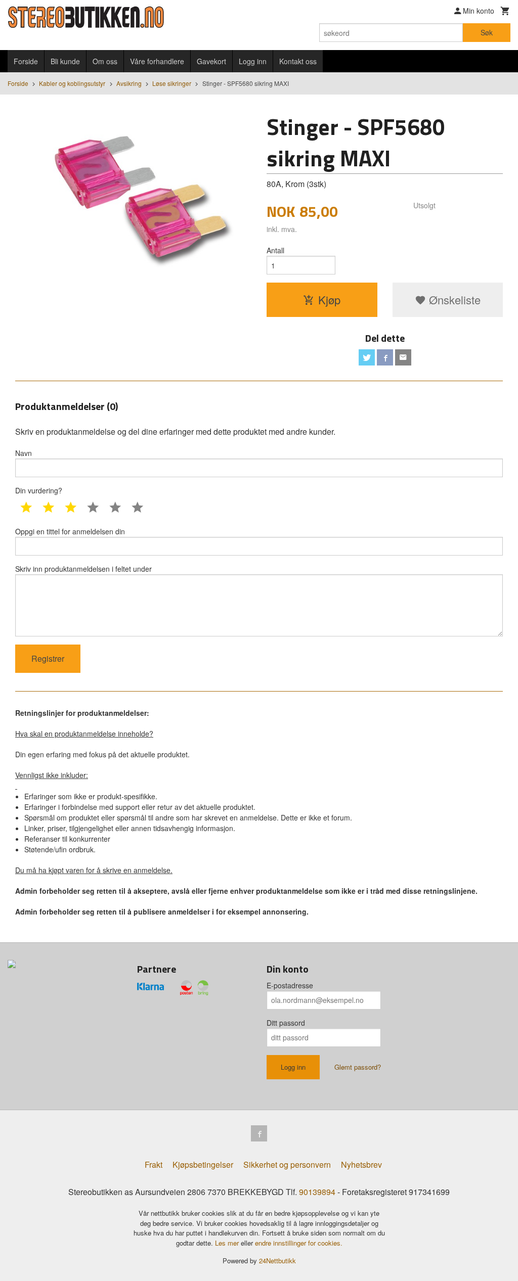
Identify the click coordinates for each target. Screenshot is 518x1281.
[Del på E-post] (403, 357)
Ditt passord (286, 1023)
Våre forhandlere (157, 61)
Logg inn (253, 61)
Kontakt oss (298, 61)
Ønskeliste (453, 299)
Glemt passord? (357, 1067)
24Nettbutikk (277, 1260)
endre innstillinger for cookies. (298, 1243)
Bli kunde (65, 61)
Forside (26, 61)
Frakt (153, 1164)
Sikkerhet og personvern (287, 1164)
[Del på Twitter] (367, 357)
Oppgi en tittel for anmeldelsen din (70, 531)
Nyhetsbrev (361, 1164)
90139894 (317, 1192)
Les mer (228, 1243)
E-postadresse (290, 985)
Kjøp (329, 299)
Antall (275, 250)
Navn (23, 453)
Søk (487, 32)
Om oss (105, 61)
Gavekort (211, 61)
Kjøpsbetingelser (202, 1164)
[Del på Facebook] (385, 357)
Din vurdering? (38, 490)
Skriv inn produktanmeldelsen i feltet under (83, 569)
